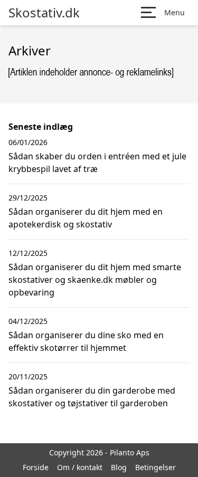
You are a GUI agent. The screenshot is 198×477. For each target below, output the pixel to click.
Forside (36, 467)
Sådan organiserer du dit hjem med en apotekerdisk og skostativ (85, 218)
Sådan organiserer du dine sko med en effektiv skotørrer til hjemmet (86, 341)
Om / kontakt (79, 467)
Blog (119, 467)
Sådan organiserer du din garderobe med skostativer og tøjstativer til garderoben (91, 397)
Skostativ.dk (44, 12)
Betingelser (155, 467)
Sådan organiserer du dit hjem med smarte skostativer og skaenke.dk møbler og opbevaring (94, 279)
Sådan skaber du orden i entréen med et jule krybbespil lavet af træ (97, 162)
